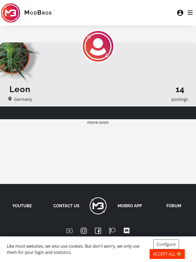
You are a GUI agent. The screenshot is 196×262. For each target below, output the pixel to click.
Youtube (22, 205)
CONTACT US (66, 205)
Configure (166, 244)
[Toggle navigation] (190, 13)
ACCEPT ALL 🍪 (167, 254)
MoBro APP (130, 205)
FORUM (173, 205)
